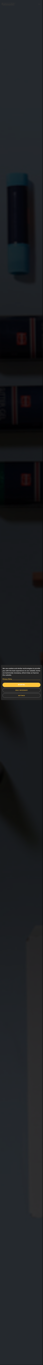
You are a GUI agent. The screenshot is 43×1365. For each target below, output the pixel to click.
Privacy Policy (7, 679)
